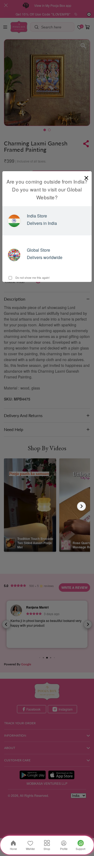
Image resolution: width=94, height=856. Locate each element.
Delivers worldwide (44, 257)
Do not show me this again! (32, 277)
